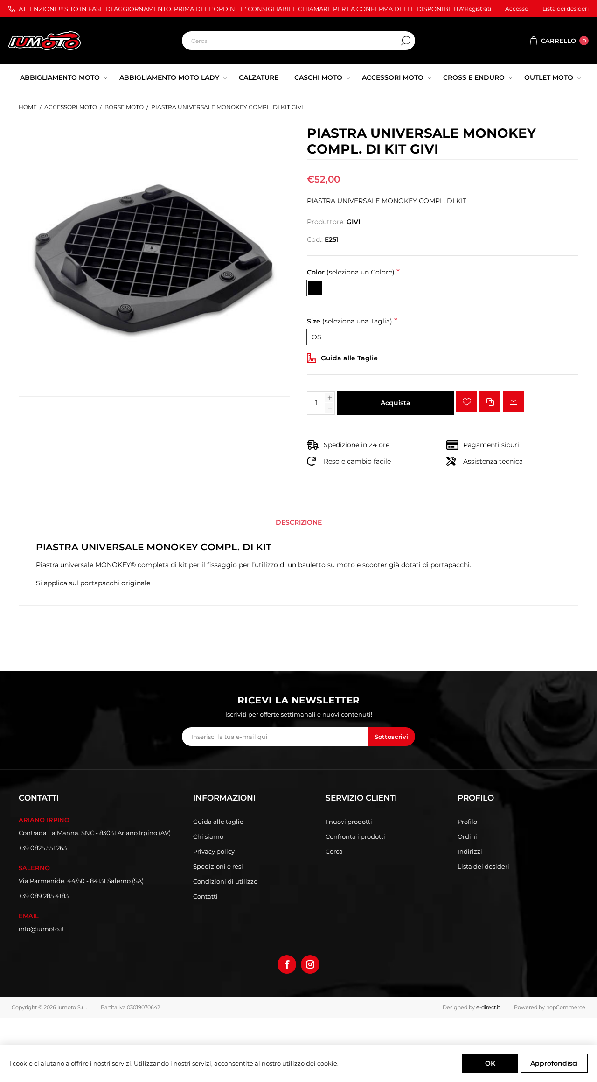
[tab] (298, 522)
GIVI (353, 222)
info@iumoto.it (41, 929)
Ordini (467, 836)
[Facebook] (287, 964)
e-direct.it (488, 1007)
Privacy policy (214, 851)
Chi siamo (208, 836)
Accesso (516, 8)
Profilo (467, 821)
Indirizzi (470, 851)
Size (349, 321)
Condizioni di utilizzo (225, 881)
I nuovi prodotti (349, 821)
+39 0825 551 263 (43, 847)
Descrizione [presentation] (299, 522)
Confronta (489, 401)
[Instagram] (310, 964)
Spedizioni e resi (218, 866)
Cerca (405, 40)
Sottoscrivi (391, 736)
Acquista (395, 403)
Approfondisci (554, 1063)
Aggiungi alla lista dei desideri (466, 401)
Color (351, 272)
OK (490, 1063)
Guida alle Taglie (349, 358)
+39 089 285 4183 (44, 895)
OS (316, 337)
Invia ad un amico (513, 401)
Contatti (205, 896)
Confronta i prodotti (355, 836)
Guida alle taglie (218, 821)
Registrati (478, 8)
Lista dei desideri (483, 866)
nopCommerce (565, 1007)
